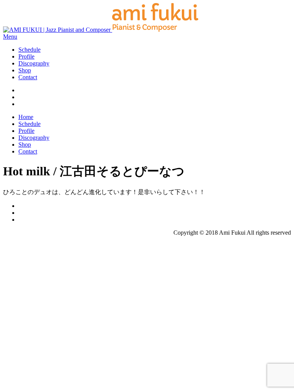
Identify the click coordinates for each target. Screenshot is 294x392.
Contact (27, 77)
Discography (33, 63)
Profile (26, 56)
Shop (24, 70)
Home (25, 117)
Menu (10, 36)
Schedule (29, 49)
